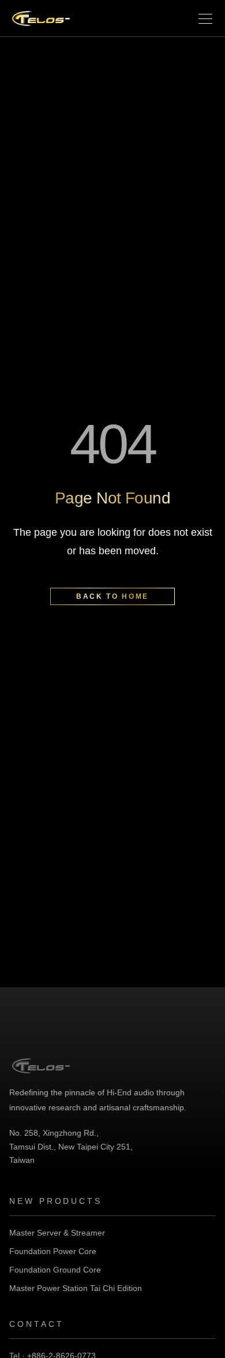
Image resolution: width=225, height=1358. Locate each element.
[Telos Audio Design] (41, 18)
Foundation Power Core (52, 1251)
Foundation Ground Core (55, 1269)
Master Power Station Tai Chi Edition (75, 1288)
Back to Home (112, 596)
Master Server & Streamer (57, 1232)
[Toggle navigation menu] (205, 18)
